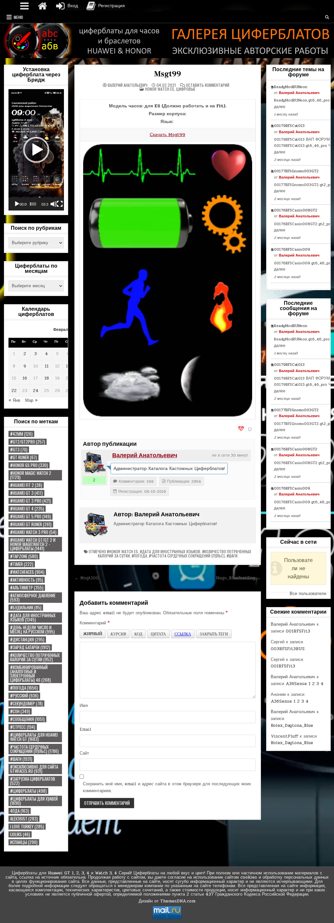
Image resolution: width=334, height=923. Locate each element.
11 (47, 366)
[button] (36, 150)
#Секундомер (26, 703)
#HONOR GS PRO (29, 465)
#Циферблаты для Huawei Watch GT (34, 737)
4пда (19, 811)
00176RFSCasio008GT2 (295, 210)
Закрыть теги (214, 633)
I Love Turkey (27, 826)
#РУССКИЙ (24, 696)
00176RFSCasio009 (292, 249)
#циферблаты (28, 791)
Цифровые (185, 89)
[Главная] (42, 6)
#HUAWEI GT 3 (26, 493)
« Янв (14, 400)
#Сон (20, 711)
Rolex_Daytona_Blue (292, 725)
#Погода (24, 688)
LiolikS (20, 834)
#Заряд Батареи (30, 647)
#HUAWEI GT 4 (27, 509)
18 (46, 378)
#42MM (21, 434)
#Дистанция (27, 639)
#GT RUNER (23, 457)
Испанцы (24, 842)
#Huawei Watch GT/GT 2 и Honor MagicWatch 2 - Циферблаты (32, 544)
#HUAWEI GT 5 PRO (30, 516)
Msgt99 (167, 74)
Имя (84, 705)
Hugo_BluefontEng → (238, 578)
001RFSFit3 (298, 631)
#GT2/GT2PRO (27, 442)
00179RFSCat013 (289, 126)
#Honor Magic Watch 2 (30, 475)
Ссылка (183, 633)
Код (138, 633)
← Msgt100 (86, 578)
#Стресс (22, 727)
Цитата (158, 633)
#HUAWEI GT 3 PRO (30, 501)
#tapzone (24, 556)
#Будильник (25, 607)
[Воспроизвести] (17, 204)
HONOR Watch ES (159, 89)
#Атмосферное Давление (32, 597)
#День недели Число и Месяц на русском (32, 629)
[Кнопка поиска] (327, 17)
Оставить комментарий (207, 85)
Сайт (84, 753)
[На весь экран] (59, 204)
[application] (36, 150)
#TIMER (21, 564)
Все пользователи (308, 593)
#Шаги (21, 759)
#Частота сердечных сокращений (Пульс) (34, 749)
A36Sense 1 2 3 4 (305, 684)
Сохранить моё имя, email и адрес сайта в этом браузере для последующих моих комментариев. (167, 787)
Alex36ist (24, 819)
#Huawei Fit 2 (26, 485)
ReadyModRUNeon (290, 87)
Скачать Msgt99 (167, 134)
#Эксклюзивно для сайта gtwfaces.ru (34, 769)
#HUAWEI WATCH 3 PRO (33, 532)
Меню (18, 17)
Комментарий (95, 623)
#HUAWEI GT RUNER (31, 524)
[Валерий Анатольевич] (94, 462)
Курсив (118, 633)
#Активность (26, 580)
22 (14, 390)
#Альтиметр (26, 588)
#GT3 (18, 449)
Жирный (92, 633)
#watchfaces (27, 572)
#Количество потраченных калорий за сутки (35, 657)
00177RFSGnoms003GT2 (296, 171)
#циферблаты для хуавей (34, 801)
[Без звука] (53, 204)
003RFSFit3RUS (288, 649)
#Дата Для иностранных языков (32, 617)
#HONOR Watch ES (122, 551)
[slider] (33, 204)
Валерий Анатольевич (127, 85)
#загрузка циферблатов (32, 781)
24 (35, 390)
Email (85, 729)
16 (25, 378)
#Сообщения (27, 719)
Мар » (31, 400)
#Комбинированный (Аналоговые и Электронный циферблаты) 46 (30, 673)
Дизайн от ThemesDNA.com (167, 901)
